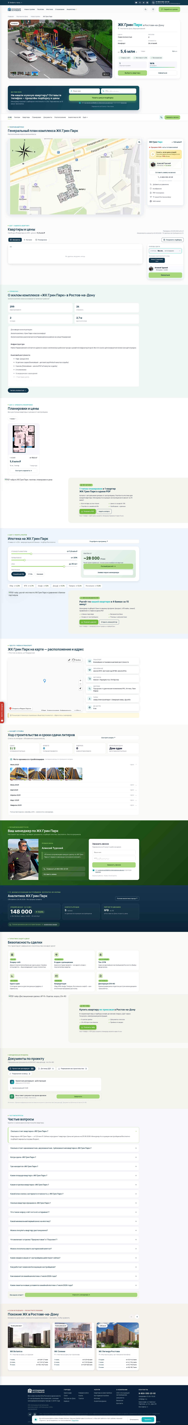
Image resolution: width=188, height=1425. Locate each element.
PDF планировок (158, 193)
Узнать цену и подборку (102, 97)
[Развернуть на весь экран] (108, 23)
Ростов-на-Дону (22, 16)
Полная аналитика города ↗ (127, 898)
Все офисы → (143, 1407)
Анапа (80, 1396)
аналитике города (50, 924)
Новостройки (29, 9)
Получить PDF (89, 511)
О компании (59, 9)
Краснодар (67, 1393)
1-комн (13, 419)
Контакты (119, 1403)
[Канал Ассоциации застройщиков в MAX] (35, 1414)
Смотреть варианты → (23, 471)
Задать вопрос (104, 511)
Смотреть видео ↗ (108, 738)
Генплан (17, 117)
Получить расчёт (90, 622)
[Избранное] (153, 9)
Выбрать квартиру (132, 73)
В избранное (157, 188)
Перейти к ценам (171, 9)
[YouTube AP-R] (136, 2)
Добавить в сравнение (161, 184)
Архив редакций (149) (20, 1088)
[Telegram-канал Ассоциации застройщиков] (30, 1414)
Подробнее (75, 1420)
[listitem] (29, 1346)
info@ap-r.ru (143, 1399)
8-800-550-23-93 (166, 177)
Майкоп (66, 1401)
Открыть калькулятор (109, 622)
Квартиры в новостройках (103, 1393)
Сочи (66, 1396)
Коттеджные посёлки (101, 1396)
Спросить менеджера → (81, 1295)
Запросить (78, 1096)
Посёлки (40, 9)
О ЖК (10, 117)
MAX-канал (157, 201)
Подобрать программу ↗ (99, 541)
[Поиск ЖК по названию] (146, 9)
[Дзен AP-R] (143, 2)
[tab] (15, 240)
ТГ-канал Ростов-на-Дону (162, 197)
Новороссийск (83, 1393)
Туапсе (81, 1398)
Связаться (162, 73)
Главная (11, 16)
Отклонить (134, 1419)
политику (124, 103)
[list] (73, 1346)
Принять (147, 1419)
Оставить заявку (50, 874)
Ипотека (49, 9)
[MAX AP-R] (147, 2)
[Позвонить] (161, 117)
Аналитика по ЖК (74, 117)
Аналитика (72, 9)
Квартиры (26, 117)
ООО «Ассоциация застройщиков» (122, 1394)
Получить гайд (89, 1027)
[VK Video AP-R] (139, 2)
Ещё (84, 117)
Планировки (36, 117)
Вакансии (119, 1400)
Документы (47, 117)
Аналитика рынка (100, 1401)
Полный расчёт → (108, 566)
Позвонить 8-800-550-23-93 (57, 869)
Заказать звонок (172, 117)
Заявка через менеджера (108, 572)
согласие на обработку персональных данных (99, 103)
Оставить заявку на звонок (165, 172)
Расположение (60, 117)
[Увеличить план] (139, 142)
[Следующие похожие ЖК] (137, 1316)
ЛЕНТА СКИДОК (2, 712)
